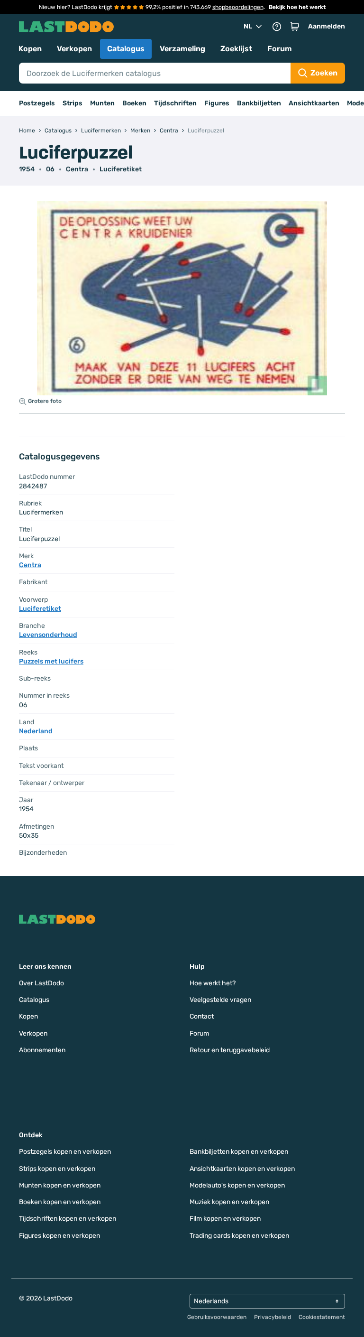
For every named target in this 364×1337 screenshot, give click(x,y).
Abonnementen (42, 1050)
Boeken (134, 103)
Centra (77, 169)
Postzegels (37, 103)
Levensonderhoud (48, 635)
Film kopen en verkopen (225, 1219)
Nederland (36, 731)
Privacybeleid (272, 1317)
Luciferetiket (121, 169)
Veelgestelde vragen (220, 1000)
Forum (279, 48)
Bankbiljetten (259, 103)
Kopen (30, 48)
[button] (294, 26)
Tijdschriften (175, 103)
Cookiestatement (322, 1317)
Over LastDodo (41, 983)
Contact (202, 1016)
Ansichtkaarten (314, 103)
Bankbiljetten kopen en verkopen (239, 1152)
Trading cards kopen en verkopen (239, 1236)
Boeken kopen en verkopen (59, 1202)
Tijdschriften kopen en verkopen (67, 1219)
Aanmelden (326, 26)
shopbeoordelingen (238, 7)
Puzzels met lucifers (51, 661)
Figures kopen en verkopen (59, 1236)
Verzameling (182, 48)
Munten (102, 103)
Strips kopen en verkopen (57, 1169)
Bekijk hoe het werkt (297, 7)
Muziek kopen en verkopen (229, 1202)
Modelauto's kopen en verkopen (237, 1185)
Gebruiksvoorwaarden (216, 1317)
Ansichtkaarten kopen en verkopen (242, 1169)
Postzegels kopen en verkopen (65, 1152)
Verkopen (74, 48)
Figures (216, 103)
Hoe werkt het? (213, 983)
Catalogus (126, 48)
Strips (72, 103)
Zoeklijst (236, 48)
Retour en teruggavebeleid (230, 1050)
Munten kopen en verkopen (59, 1185)
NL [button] (248, 26)
